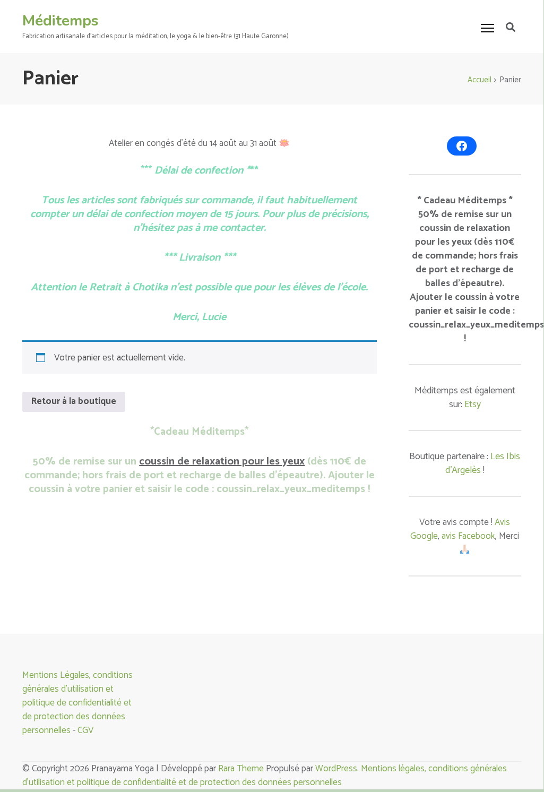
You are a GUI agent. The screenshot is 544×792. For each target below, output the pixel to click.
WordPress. (338, 768)
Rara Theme (241, 768)
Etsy (472, 404)
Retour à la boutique (73, 401)
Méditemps (60, 21)
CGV (85, 730)
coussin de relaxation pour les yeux (222, 461)
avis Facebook (468, 536)
